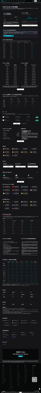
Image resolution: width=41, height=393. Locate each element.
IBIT (14, 2)
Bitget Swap (11, 385)
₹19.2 (26, 278)
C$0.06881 (17, 280)
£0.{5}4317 (31, 275)
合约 (10, 368)
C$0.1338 (17, 270)
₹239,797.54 (27, 265)
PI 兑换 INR (15, 155)
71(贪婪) (37, 2)
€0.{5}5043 (13, 275)
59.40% (4, 2)
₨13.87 (21, 280)
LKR (25, 392)
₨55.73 (21, 278)
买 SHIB (18, 372)
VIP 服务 (25, 372)
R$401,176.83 (35, 263)
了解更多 (37, 172)
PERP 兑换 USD (25, 186)
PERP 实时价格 (29, 25)
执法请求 (33, 368)
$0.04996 (9, 280)
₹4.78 (26, 280)
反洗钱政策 (33, 372)
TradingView (11, 384)
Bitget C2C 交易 (4, 114)
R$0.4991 (35, 270)
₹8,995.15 (27, 268)
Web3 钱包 (11, 383)
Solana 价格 (18, 382)
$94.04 (8, 268)
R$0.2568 (35, 280)
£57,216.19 (31, 263)
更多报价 (17, 123)
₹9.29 (26, 270)
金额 (4, 16)
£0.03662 (31, 280)
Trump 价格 (18, 383)
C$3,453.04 (17, 265)
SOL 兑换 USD (34, 148)
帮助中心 (25, 368)
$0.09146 (9, 273)
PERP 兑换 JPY (7, 193)
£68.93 (31, 268)
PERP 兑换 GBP (16, 193)
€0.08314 (13, 270)
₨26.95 (21, 270)
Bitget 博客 (3, 371)
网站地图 (3, 383)
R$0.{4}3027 (35, 275)
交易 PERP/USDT (24, 123)
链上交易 (10, 370)
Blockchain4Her (3, 382)
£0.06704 (31, 273)
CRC (30, 392)
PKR (35, 392)
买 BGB (18, 371)
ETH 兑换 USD (16, 148)
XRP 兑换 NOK (16, 201)
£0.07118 (31, 270)
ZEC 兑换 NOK (34, 201)
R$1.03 (35, 278)
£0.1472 (31, 278)
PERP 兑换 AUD (34, 186)
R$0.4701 (35, 273)
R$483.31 (35, 268)
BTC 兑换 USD (7, 148)
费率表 (25, 381)
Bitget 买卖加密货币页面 (29, 32)
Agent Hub (11, 381)
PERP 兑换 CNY (16, 186)
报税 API (25, 382)
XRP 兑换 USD (25, 148)
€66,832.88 (13, 263)
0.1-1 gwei (10, 2)
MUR (18, 392)
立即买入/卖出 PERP (11, 25)
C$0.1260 (17, 273)
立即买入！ (32, 45)
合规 (32, 370)
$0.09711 (9, 270)
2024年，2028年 (24, 2)
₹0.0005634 (27, 275)
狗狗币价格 (18, 384)
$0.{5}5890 (9, 275)
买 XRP (18, 370)
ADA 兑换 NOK (7, 208)
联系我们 (3, 368)
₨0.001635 (21, 275)
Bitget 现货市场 (24, 114)
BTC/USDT (30, 2)
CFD (10, 369)
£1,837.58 (31, 265)
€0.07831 (13, 273)
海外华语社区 (3, 369)
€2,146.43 (13, 265)
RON (23, 392)
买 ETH (18, 368)
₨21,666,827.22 (22, 263)
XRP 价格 (18, 380)
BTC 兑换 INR (7, 155)
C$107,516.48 (17, 263)
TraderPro (11, 382)
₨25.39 (21, 273)
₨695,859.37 (21, 265)
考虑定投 (19, 2)
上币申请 (25, 371)
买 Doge (18, 369)
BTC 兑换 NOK (7, 201)
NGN (28, 392)
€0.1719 (12, 278)
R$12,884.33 (35, 265)
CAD (10, 392)
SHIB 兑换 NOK (16, 208)
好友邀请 (25, 380)
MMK (15, 392)
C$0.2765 (17, 278)
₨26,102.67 (21, 268)
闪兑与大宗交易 (11, 372)
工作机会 (3, 370)
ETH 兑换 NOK (25, 201)
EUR (5, 392)
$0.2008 (8, 278)
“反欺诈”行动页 (26, 370)
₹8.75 (26, 273)
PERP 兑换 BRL (25, 193)
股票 (10, 371)
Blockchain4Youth (4, 381)
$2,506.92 (9, 265)
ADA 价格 (18, 381)
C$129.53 (17, 268)
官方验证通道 (26, 369)
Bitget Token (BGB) (4, 372)
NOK (20, 392)
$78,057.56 (9, 263)
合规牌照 (33, 371)
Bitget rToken (18, 385)
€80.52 (12, 268)
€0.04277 (13, 280)
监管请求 (33, 369)
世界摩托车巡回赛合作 (4, 380)
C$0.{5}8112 (17, 275)
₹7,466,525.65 (27, 263)
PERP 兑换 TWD (7, 186)
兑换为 (4, 19)
